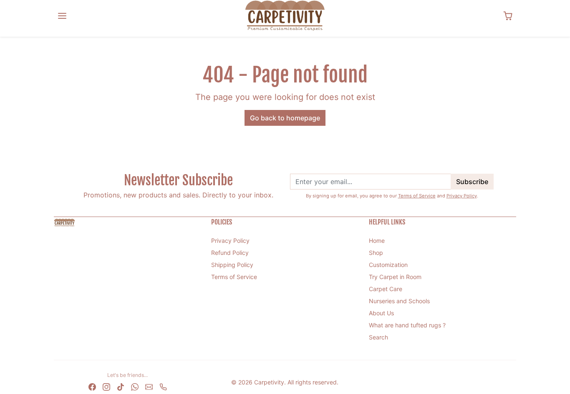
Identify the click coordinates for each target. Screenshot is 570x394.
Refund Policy (230, 252)
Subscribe (472, 181)
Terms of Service (417, 196)
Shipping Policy (232, 264)
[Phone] (163, 386)
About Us (381, 313)
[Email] (149, 386)
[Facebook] (92, 386)
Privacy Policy (461, 196)
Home (377, 240)
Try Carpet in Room (395, 276)
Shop (376, 252)
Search (378, 337)
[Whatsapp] (135, 386)
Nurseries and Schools (399, 300)
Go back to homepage (285, 118)
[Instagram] (106, 386)
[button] (62, 15)
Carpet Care (385, 288)
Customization (388, 264)
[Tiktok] (120, 386)
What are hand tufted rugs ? (407, 325)
